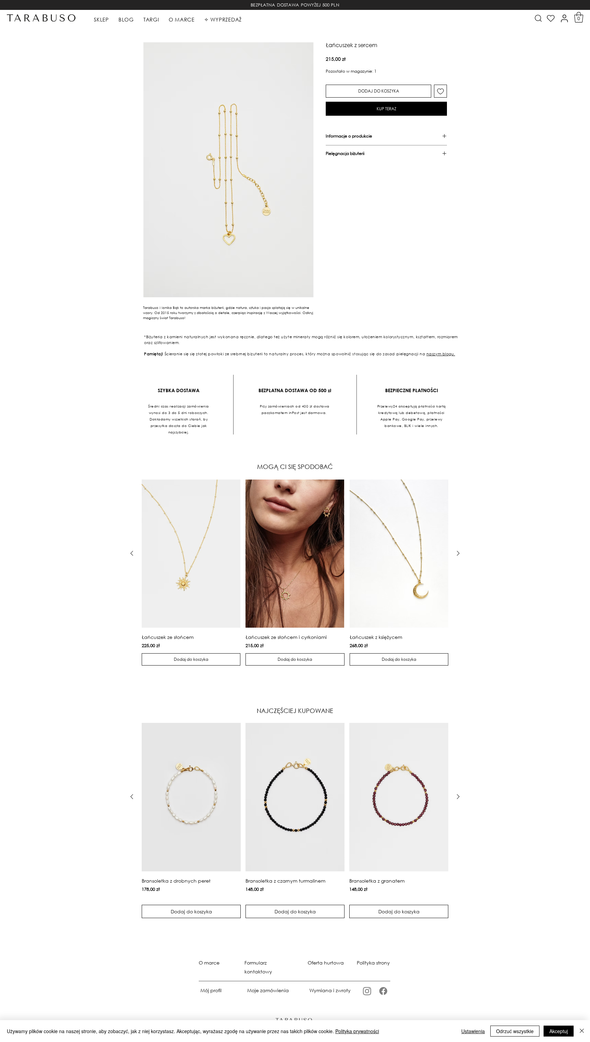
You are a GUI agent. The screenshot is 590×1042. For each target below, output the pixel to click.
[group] (295, 572)
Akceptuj (558, 1031)
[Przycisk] (537, 18)
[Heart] (551, 18)
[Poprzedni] (132, 553)
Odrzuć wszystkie (515, 1031)
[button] (578, 17)
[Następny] (458, 553)
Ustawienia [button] (473, 1031)
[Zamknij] (582, 1031)
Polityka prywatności (357, 1031)
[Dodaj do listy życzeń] (440, 91)
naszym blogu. (440, 354)
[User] (564, 18)
